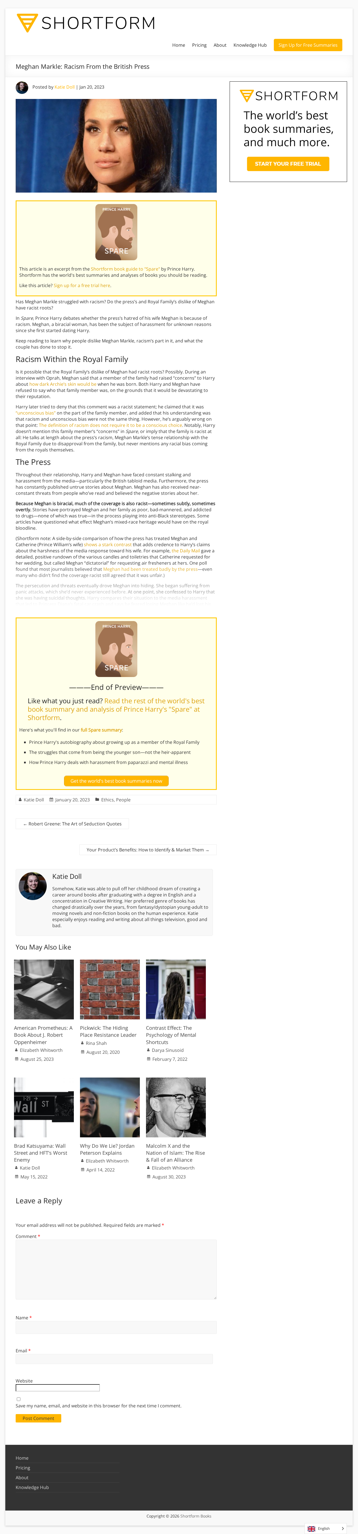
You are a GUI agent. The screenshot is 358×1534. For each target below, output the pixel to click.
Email (23, 1351)
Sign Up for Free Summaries (308, 45)
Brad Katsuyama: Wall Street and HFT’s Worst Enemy (40, 1152)
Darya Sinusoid (168, 1050)
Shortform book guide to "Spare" (125, 269)
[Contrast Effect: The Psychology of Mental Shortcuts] (176, 962)
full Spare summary (101, 730)
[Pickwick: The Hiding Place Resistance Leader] (110, 962)
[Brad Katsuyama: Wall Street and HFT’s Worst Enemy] (44, 1080)
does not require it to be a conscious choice (136, 425)
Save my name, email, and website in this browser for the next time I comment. (99, 1406)
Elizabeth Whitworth (41, 1050)
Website (24, 1381)
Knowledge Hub (250, 45)
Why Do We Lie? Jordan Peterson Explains (107, 1149)
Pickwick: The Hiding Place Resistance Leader (108, 1031)
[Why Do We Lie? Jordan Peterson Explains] (110, 1080)
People (123, 800)
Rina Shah (96, 1043)
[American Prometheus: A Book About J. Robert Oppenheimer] (44, 962)
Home (178, 45)
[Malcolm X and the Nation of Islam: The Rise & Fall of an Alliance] (176, 1080)
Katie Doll (65, 87)
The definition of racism (64, 425)
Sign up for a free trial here (82, 285)
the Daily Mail (186, 551)
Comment (28, 1236)
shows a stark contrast (108, 544)
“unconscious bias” (36, 413)
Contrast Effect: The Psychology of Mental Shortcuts (171, 1034)
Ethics (107, 800)
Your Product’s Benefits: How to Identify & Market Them (148, 850)
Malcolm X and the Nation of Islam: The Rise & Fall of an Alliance (175, 1152)
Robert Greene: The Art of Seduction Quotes (72, 824)
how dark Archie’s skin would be (62, 384)
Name (24, 1318)
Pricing (199, 45)
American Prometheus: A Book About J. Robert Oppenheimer (43, 1034)
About (220, 45)
